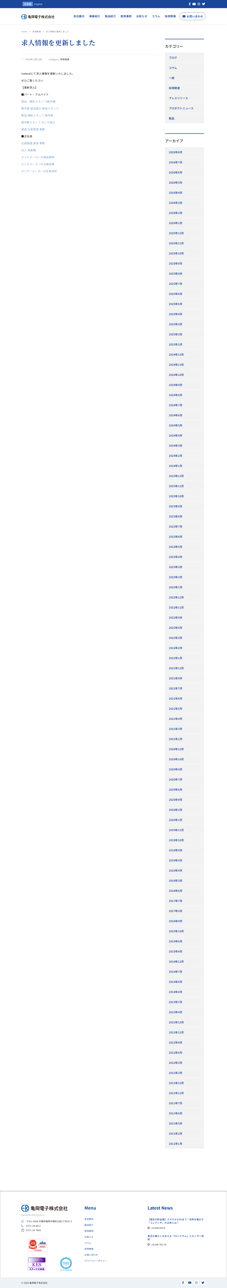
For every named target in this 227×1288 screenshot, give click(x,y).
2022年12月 (176, 597)
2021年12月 (176, 668)
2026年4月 (175, 193)
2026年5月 (175, 182)
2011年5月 (175, 1123)
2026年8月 (175, 152)
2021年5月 (175, 709)
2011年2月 (175, 1133)
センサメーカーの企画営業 (37, 164)
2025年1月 (175, 344)
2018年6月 (175, 891)
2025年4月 (175, 314)
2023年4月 (175, 557)
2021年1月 (175, 739)
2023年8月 (175, 516)
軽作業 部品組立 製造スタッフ (40, 108)
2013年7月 (175, 1002)
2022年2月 (175, 648)
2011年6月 (175, 1113)
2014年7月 (175, 972)
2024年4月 (175, 435)
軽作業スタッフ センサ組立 (38, 122)
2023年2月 (175, 577)
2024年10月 (176, 375)
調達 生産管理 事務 (33, 129)
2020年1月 (175, 820)
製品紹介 (110, 16)
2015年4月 (175, 951)
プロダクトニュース (181, 108)
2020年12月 (176, 749)
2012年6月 (175, 1052)
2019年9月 (175, 850)
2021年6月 (175, 698)
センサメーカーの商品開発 (37, 157)
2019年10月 (176, 840)
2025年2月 (175, 334)
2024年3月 (175, 445)
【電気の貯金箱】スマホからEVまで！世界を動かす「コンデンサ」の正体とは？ (176, 1221)
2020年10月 (176, 759)
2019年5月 (175, 860)
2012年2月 (175, 1073)
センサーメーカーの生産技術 (39, 171)
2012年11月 (176, 1032)
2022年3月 (175, 638)
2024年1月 (175, 466)
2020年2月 (175, 810)
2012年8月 (175, 1042)
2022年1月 (175, 658)
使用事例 (125, 16)
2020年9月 (175, 769)
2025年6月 (175, 294)
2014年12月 (176, 961)
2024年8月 (175, 395)
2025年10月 (176, 253)
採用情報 (170, 16)
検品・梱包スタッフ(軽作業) (38, 101)
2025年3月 (175, 324)
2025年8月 (175, 273)
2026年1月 (175, 223)
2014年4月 (175, 992)
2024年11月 (176, 365)
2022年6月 (175, 628)
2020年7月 (175, 779)
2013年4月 (175, 1012)
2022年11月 (176, 607)
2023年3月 (175, 567)
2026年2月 (175, 213)
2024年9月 (175, 385)
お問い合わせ (195, 16)
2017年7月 (175, 901)
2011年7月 (175, 1103)
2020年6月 (175, 789)
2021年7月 (175, 688)
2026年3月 (175, 203)
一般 (171, 78)
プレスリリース (178, 98)
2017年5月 (175, 911)
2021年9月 (175, 678)
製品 (171, 118)
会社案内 (78, 16)
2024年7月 (175, 405)
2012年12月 (176, 1022)
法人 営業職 (28, 150)
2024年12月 (176, 354)
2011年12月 (176, 1083)
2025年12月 (176, 233)
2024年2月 (175, 456)
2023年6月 (175, 537)
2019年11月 (176, 830)
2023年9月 (175, 506)
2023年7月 (175, 526)
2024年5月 (175, 425)
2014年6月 (175, 982)
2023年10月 (176, 496)
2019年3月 (175, 880)
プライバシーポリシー (95, 1260)
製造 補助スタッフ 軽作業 (37, 115)
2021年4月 (175, 719)
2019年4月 (175, 870)
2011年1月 (175, 1144)
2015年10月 (176, 931)
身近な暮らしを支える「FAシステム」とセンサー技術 (176, 1237)
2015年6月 (175, 941)
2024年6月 (175, 415)
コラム (156, 16)
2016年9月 (175, 921)
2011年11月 (176, 1093)
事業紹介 (94, 16)
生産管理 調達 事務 (33, 143)
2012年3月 (175, 1063)
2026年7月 (175, 162)
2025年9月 (175, 263)
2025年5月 (175, 304)
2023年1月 (175, 587)
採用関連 (174, 88)
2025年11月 (176, 243)
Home (24, 31)
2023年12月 (176, 476)
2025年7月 (175, 284)
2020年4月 (175, 800)
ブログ (173, 58)
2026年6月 (175, 172)
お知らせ (141, 16)
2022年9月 (175, 617)
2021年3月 (175, 729)
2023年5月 (175, 547)
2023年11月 (176, 486)
